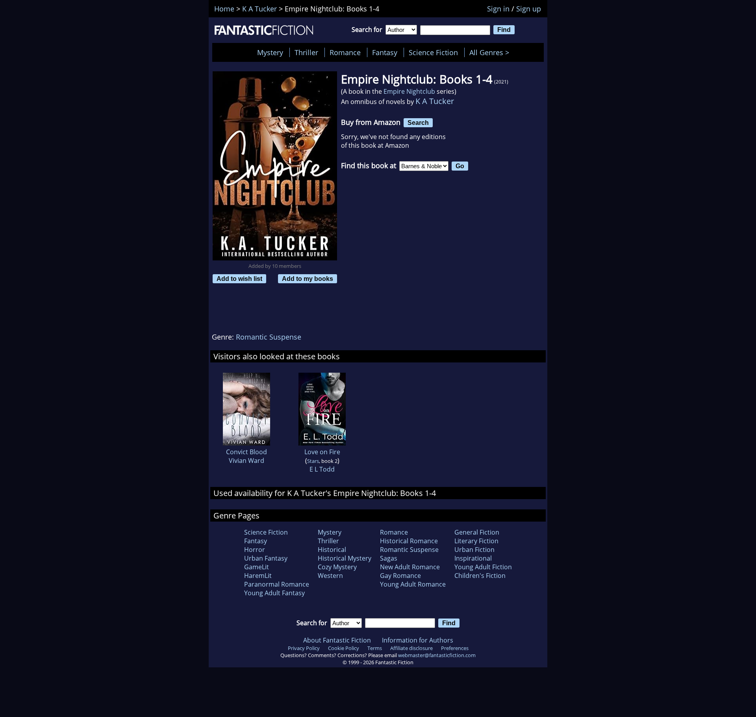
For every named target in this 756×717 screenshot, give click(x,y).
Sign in (498, 8)
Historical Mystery (344, 558)
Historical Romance (409, 541)
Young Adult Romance (413, 584)
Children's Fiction (480, 575)
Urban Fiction (474, 549)
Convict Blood (246, 452)
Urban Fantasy (265, 558)
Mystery (270, 52)
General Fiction (476, 532)
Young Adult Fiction (483, 567)
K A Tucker (434, 101)
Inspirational (473, 558)
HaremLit (258, 575)
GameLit (256, 567)
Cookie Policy (343, 648)
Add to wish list (239, 278)
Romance (345, 52)
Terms (374, 648)
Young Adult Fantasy (274, 593)
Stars (313, 460)
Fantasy (384, 52)
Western (330, 575)
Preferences (455, 648)
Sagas (388, 558)
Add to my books (307, 278)
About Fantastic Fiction (337, 640)
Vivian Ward (246, 460)
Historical (332, 549)
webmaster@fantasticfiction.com (437, 655)
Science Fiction (433, 52)
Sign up (528, 8)
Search (418, 122)
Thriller (306, 52)
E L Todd (322, 469)
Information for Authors (417, 640)
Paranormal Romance (276, 584)
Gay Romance (400, 575)
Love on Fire (322, 452)
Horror (254, 549)
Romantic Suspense (268, 337)
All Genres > (491, 52)
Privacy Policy (304, 648)
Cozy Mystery (337, 567)
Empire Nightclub (409, 91)
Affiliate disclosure (411, 648)
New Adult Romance (410, 567)
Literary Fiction (476, 541)
